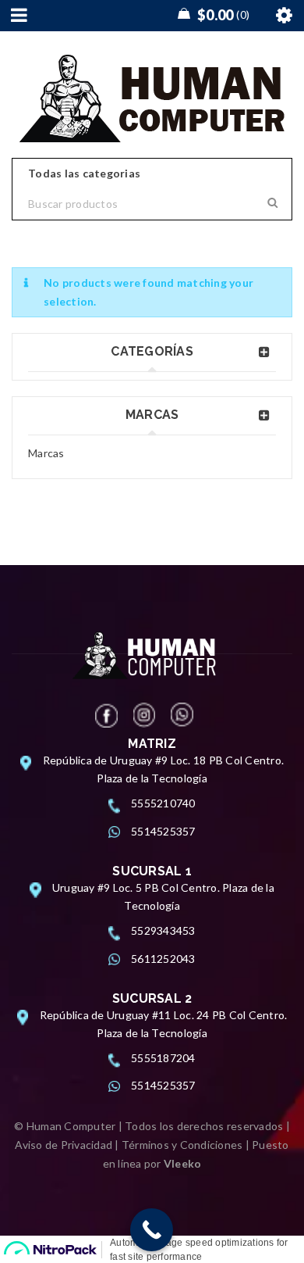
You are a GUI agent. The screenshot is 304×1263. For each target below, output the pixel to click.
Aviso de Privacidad (63, 1144)
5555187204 (163, 1057)
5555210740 (163, 803)
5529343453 (163, 930)
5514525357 (163, 831)
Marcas (46, 453)
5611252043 (163, 958)
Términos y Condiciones (182, 1144)
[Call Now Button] (151, 1229)
